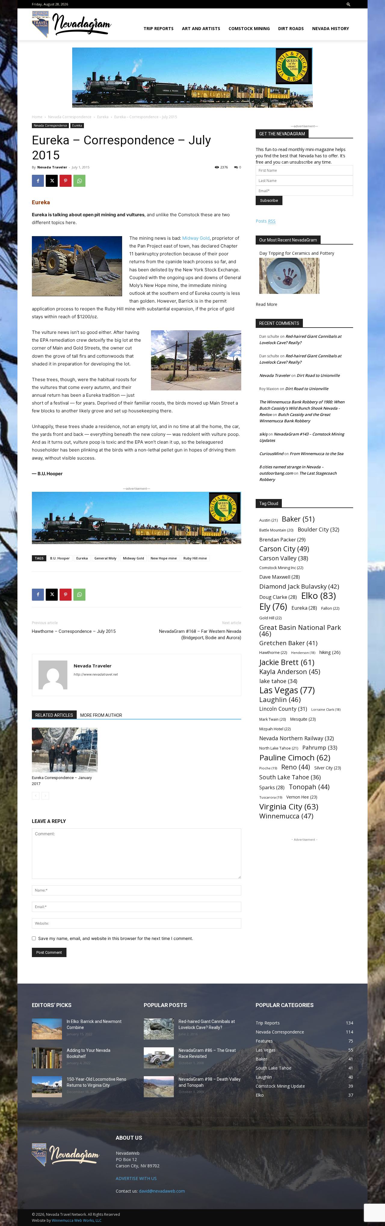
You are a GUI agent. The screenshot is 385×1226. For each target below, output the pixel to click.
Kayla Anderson (289, 671)
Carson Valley (283, 558)
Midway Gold (196, 238)
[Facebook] (38, 181)
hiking (329, 652)
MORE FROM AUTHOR (101, 715)
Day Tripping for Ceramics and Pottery (296, 253)
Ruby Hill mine (195, 558)
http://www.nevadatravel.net (96, 674)
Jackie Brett (286, 662)
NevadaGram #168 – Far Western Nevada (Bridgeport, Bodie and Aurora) (200, 634)
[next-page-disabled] (45, 795)
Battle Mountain (276, 530)
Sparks (272, 787)
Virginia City (288, 806)
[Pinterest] (66, 181)
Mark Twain (272, 719)
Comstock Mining (249, 28)
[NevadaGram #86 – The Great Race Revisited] (159, 1057)
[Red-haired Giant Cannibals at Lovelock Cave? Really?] (159, 1029)
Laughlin (280, 699)
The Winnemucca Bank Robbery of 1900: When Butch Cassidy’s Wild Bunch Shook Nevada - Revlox (301, 408)
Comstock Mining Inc (281, 567)
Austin (268, 520)
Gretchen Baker (288, 643)
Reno (295, 767)
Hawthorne (273, 652)
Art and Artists (201, 28)
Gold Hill (270, 618)
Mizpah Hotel (275, 729)
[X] (52, 181)
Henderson (303, 653)
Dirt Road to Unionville (318, 375)
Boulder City (318, 529)
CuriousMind (271, 453)
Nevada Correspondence (69, 116)
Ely (273, 606)
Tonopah (309, 787)
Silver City (327, 768)
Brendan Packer (282, 539)
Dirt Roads (291, 28)
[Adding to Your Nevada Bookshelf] (47, 1057)
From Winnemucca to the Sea (316, 453)
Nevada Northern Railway (296, 738)
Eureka (103, 116)
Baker (298, 519)
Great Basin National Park (300, 630)
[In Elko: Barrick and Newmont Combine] (47, 1029)
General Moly (105, 558)
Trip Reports (158, 28)
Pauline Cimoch (294, 757)
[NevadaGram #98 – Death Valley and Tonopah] (159, 1086)
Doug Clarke (278, 597)
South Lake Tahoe (290, 777)
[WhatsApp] (79, 181)
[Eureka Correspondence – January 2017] (64, 750)
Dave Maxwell (279, 577)
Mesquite (303, 719)
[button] (348, 4)
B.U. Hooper (60, 558)
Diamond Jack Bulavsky (299, 586)
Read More (266, 304)
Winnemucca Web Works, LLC (77, 1220)
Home (37, 116)
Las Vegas (287, 690)
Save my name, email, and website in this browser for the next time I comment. (115, 938)
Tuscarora (270, 797)
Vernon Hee (301, 797)
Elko (318, 596)
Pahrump (319, 747)
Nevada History (330, 28)
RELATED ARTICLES (54, 715)
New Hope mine (164, 558)
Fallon (330, 608)
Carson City (284, 549)
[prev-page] (35, 795)
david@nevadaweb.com (162, 1191)
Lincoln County (283, 709)
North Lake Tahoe (278, 748)
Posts (266, 221)
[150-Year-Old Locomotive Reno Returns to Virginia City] (47, 1086)
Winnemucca (286, 816)
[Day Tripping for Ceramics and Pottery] (289, 292)
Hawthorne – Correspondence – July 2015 (74, 631)
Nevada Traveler (52, 167)
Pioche (268, 768)
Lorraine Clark (325, 709)
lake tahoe (278, 681)
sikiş (263, 434)
